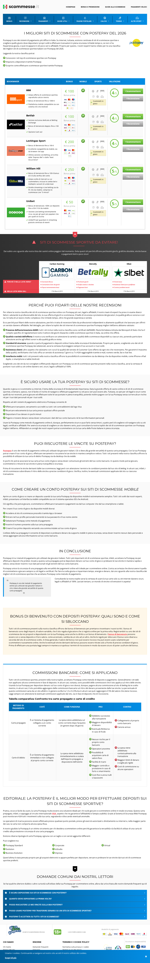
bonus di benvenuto (117, 634)
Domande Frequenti (40, 947)
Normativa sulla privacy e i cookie (75, 947)
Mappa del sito (9, 950)
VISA (54, 813)
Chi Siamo (7, 947)
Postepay (7, 450)
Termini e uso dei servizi (72, 950)
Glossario (36, 950)
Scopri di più (10, 958)
